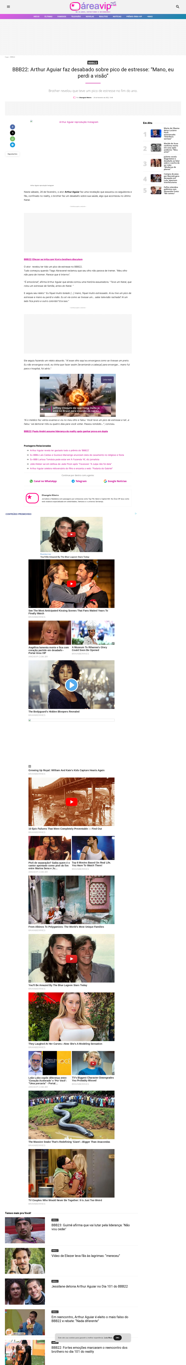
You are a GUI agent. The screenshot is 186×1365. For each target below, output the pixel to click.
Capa (7, 57)
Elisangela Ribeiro (85, 97)
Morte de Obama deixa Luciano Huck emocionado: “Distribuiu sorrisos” (171, 133)
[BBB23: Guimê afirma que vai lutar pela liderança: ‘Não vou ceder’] (25, 1230)
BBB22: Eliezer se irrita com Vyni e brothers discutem (53, 259)
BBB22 (12, 57)
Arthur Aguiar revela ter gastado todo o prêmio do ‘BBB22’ (59, 450)
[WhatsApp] (12, 138)
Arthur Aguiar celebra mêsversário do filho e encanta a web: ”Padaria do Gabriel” (71, 468)
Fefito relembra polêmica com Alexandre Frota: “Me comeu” (171, 190)
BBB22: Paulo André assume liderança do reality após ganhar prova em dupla (66, 431)
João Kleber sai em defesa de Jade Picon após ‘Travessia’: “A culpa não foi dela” (71, 464)
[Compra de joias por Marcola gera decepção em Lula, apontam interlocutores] (156, 181)
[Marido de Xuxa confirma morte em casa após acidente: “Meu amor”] (156, 151)
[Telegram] (12, 144)
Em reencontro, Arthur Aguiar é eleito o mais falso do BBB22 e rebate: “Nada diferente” (89, 1319)
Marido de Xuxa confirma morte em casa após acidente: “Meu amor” (171, 147)
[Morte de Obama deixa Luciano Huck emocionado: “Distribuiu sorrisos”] (156, 137)
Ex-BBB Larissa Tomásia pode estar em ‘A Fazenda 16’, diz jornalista (64, 459)
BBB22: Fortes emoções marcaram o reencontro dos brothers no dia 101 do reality (89, 1349)
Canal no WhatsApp (45, 481)
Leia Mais (108, 1338)
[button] (161, 7)
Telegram (81, 481)
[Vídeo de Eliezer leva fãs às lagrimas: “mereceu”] (25, 1261)
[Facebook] (12, 126)
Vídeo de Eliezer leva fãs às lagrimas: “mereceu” (85, 1256)
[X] (12, 132)
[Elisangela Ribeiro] (74, 97)
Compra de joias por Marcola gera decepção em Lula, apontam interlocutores (171, 178)
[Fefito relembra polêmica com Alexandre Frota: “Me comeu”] (156, 193)
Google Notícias (117, 481)
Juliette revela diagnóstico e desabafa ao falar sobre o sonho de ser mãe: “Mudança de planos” (172, 162)
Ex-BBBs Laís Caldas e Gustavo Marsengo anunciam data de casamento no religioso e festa (77, 455)
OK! (117, 1338)
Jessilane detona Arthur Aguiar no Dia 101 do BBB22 (89, 1286)
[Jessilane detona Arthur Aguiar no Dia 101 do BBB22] (25, 1291)
